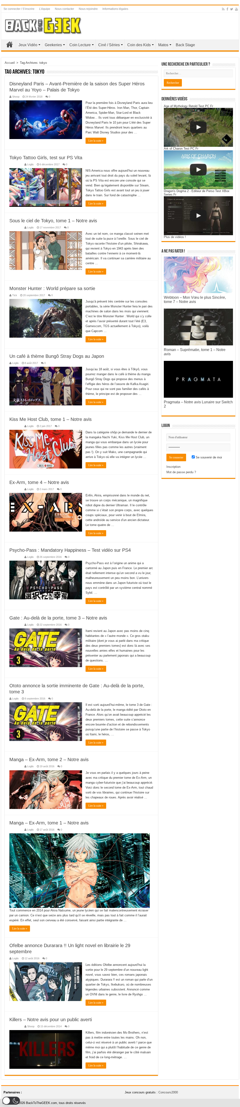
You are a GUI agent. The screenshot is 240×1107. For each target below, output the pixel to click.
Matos (163, 45)
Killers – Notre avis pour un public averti (50, 1019)
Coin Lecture (80, 45)
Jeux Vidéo (28, 45)
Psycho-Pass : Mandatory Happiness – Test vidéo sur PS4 (70, 550)
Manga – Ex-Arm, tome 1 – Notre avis (49, 822)
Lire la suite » (95, 140)
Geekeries (53, 45)
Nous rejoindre (88, 9)
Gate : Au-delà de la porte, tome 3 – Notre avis (58, 617)
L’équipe (44, 9)
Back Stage (185, 45)
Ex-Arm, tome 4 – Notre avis (39, 482)
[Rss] (223, 9)
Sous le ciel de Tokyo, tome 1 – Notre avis (53, 220)
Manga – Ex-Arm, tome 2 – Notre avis (49, 759)
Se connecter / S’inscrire (19, 9)
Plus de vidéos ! (175, 237)
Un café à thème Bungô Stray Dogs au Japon (56, 356)
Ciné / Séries (109, 45)
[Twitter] (232, 9)
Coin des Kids (139, 45)
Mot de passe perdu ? (181, 472)
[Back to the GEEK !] (43, 25)
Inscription (173, 466)
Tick (14, 295)
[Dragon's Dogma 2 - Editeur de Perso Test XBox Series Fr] (198, 215)
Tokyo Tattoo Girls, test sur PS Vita (45, 157)
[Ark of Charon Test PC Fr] (198, 169)
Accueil (10, 44)
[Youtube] (236, 9)
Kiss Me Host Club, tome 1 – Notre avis (50, 419)
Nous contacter (64, 9)
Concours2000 (168, 1092)
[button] (11, 1101)
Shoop (15, 96)
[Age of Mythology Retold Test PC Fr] (198, 127)
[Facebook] (227, 9)
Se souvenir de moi (208, 457)
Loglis (30, 164)
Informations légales (115, 9)
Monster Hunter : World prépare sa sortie (52, 288)
